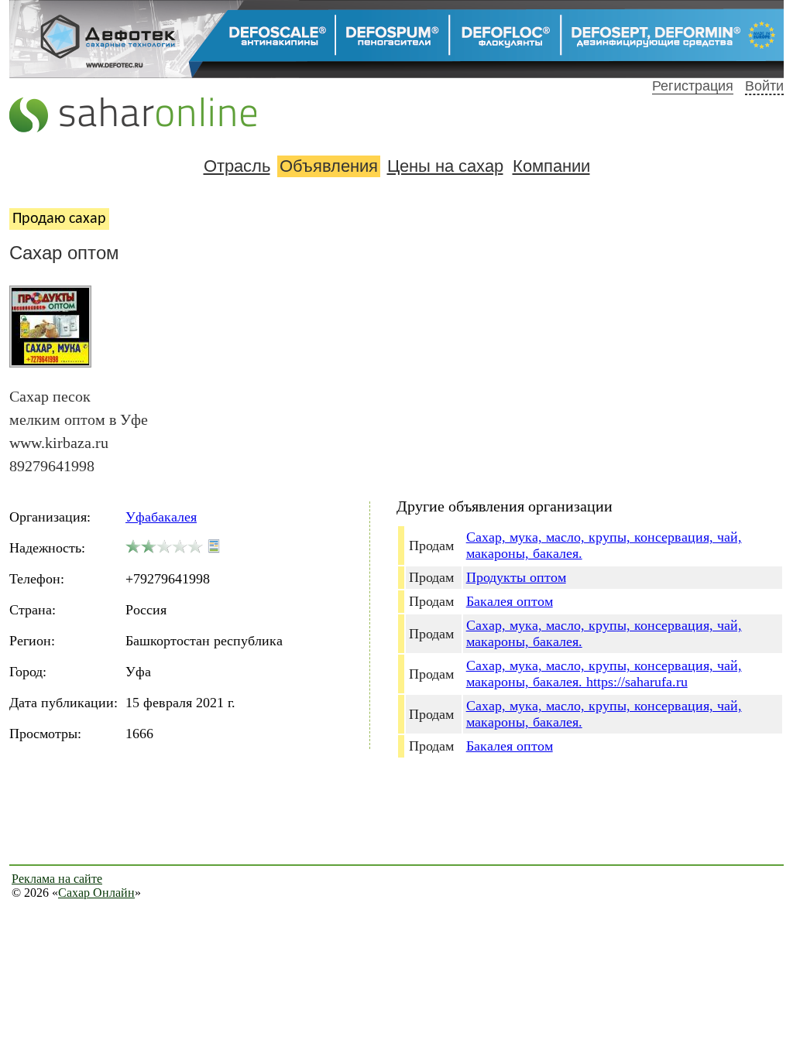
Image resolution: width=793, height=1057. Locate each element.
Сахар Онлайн (96, 892)
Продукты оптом (516, 577)
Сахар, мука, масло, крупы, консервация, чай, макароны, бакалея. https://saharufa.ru (604, 673)
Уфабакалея (161, 517)
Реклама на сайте (57, 878)
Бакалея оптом (509, 601)
